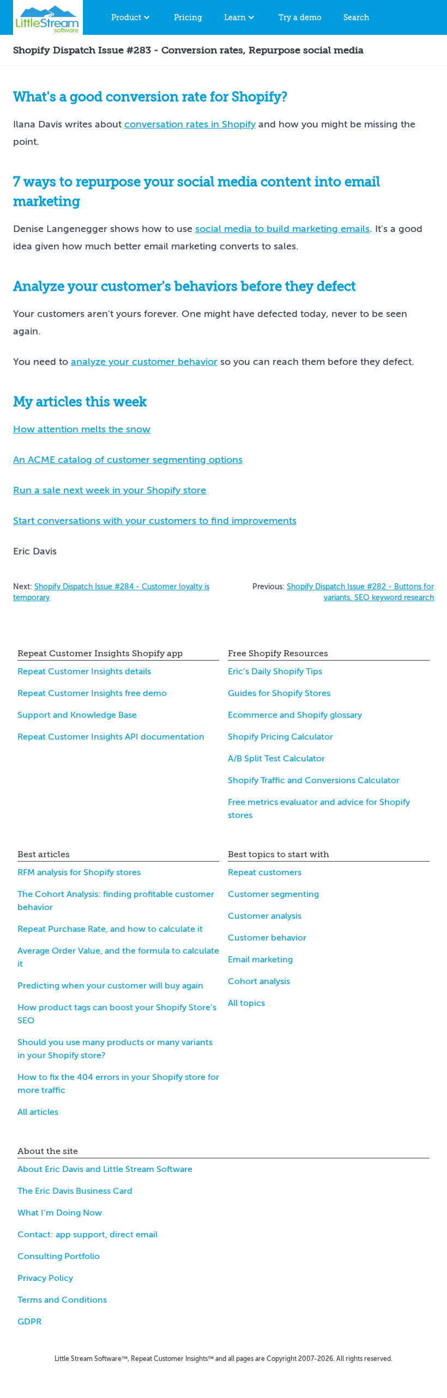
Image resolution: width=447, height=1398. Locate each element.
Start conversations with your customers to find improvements (155, 520)
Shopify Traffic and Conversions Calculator (314, 780)
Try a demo (300, 17)
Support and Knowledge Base (77, 715)
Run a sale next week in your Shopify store (109, 490)
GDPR (29, 1322)
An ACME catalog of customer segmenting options (128, 459)
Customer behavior (267, 938)
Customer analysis (264, 916)
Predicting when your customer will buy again (110, 986)
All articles (37, 1112)
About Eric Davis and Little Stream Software (104, 1169)
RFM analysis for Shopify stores (79, 872)
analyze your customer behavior (144, 361)
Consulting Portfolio (58, 1256)
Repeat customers (264, 872)
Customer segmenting (273, 894)
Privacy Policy (45, 1278)
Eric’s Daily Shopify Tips (275, 671)
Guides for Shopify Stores (279, 693)
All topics (246, 1003)
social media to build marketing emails (282, 228)
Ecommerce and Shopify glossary (295, 715)
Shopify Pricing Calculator (280, 737)
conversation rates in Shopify (190, 124)
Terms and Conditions (62, 1300)
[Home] (48, 17)
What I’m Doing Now (59, 1213)
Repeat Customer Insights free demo (92, 693)
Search (356, 17)
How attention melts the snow (81, 429)
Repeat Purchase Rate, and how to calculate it (110, 929)
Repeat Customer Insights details (84, 671)
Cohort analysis (259, 981)
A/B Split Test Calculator (276, 759)
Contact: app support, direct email (87, 1235)
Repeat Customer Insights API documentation (110, 737)
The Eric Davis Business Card (74, 1191)
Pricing (188, 17)
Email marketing (260, 959)
